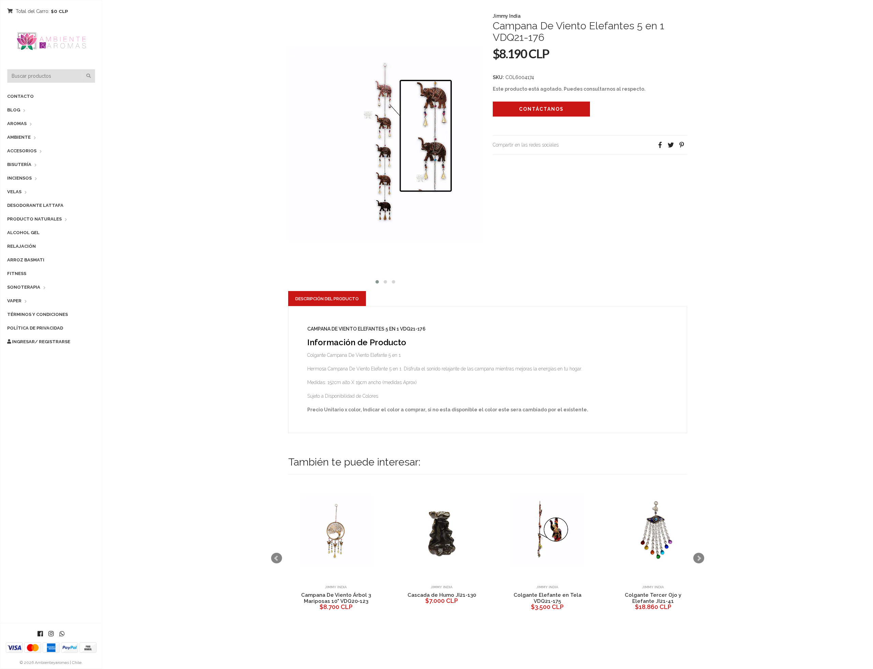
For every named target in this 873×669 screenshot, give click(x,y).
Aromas (17, 123)
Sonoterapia (23, 287)
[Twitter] (670, 145)
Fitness (16, 273)
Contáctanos (541, 109)
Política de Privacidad (35, 328)
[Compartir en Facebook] (659, 145)
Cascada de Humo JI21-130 (442, 595)
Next (698, 558)
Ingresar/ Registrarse (40, 341)
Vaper (14, 300)
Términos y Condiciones (37, 314)
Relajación (21, 246)
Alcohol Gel (23, 232)
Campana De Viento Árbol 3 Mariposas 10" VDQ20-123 (336, 598)
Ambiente (19, 137)
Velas (14, 191)
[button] (377, 281)
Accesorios (21, 150)
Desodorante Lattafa (35, 205)
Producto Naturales (34, 219)
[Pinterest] (681, 145)
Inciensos (19, 178)
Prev (276, 558)
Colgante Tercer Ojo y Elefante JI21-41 (653, 598)
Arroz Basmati (25, 259)
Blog (13, 109)
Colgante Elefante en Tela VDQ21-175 (547, 598)
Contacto (20, 96)
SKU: (498, 77)
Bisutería (19, 164)
